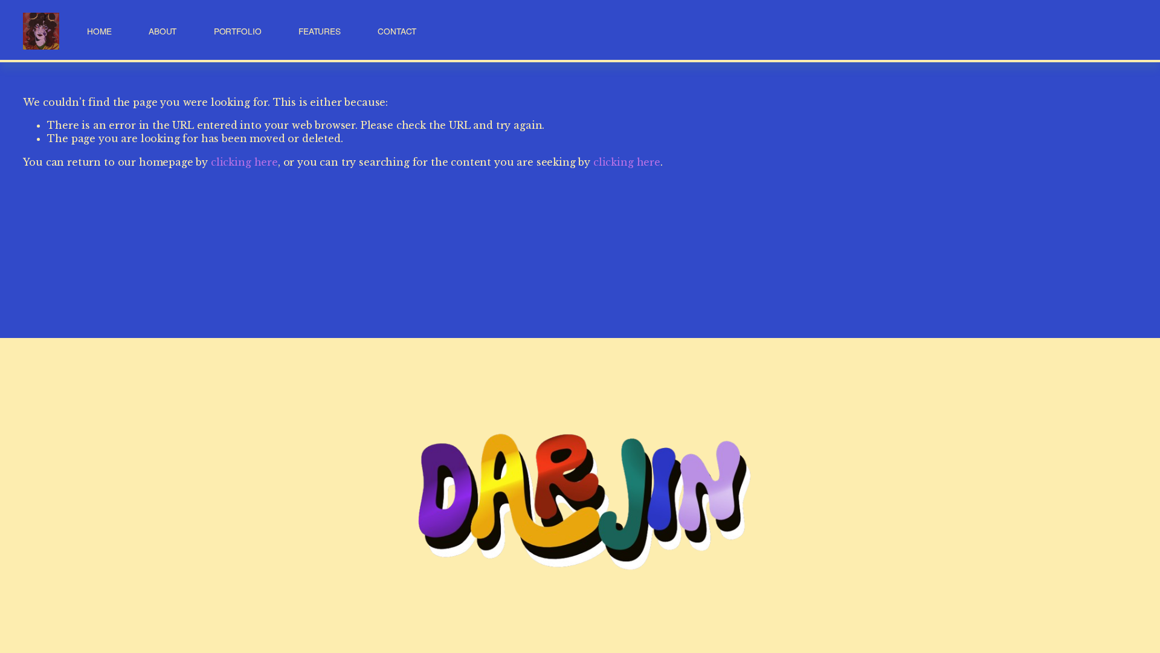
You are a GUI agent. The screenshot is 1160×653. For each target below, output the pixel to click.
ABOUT (162, 31)
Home (99, 31)
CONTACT (397, 31)
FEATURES (319, 31)
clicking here (244, 162)
